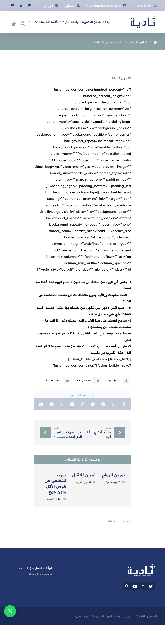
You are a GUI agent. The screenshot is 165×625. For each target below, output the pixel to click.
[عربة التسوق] (13, 23)
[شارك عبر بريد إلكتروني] (41, 404)
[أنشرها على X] (113, 404)
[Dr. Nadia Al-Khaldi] (155, 42)
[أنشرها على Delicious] (82, 404)
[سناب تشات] (127, 586)
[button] (10, 611)
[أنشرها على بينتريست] (103, 404)
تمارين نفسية (53, 380)
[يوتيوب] (12, 5)
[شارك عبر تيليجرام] (51, 404)
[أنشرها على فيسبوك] (124, 404)
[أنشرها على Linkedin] (72, 404)
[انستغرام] (21, 5)
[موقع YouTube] (135, 586)
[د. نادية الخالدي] (144, 22)
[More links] (31, 22)
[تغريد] (151, 586)
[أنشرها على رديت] (93, 404)
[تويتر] (29, 5)
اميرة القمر (113, 380)
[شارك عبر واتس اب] (62, 404)
